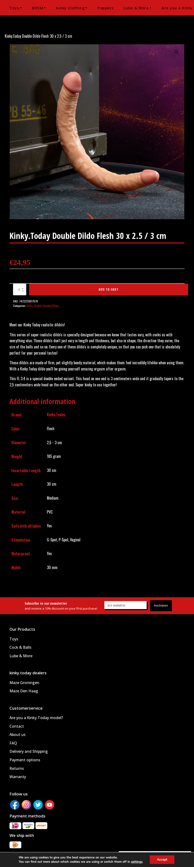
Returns (16, 768)
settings (136, 862)
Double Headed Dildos (46, 306)
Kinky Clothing (70, 7)
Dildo (30, 306)
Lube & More (136, 7)
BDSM (37, 7)
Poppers (105, 7)
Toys (14, 7)
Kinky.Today (56, 414)
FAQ (13, 743)
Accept (162, 859)
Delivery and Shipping (28, 751)
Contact (16, 726)
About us (17, 734)
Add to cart (109, 289)
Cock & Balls (20, 647)
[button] (176, 52)
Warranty (17, 776)
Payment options (24, 759)
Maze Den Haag (23, 691)
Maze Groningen (24, 682)
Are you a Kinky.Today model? (36, 717)
